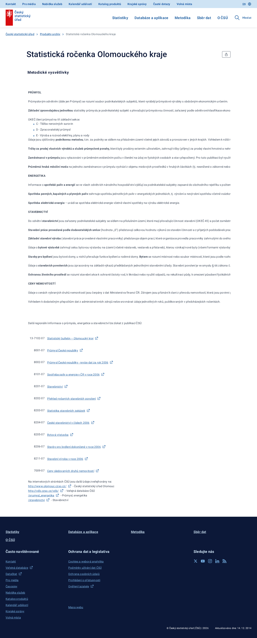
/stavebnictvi (36, 500)
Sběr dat (204, 18)
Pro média (29, 4)
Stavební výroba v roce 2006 (65, 458)
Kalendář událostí (80, 4)
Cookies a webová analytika (86, 561)
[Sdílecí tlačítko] (226, 54)
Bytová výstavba (58, 434)
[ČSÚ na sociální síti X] (196, 561)
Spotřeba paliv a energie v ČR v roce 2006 (73, 374)
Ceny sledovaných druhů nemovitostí (70, 471)
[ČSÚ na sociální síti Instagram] (210, 561)
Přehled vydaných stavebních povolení (71, 398)
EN (244, 4)
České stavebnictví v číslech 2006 (68, 422)
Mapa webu (75, 607)
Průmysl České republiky (62, 350)
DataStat (11, 574)
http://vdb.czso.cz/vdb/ (43, 490)
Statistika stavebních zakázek (66, 410)
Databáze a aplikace (151, 18)
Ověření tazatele (78, 586)
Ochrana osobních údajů (84, 574)
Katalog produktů (109, 4)
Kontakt (11, 4)
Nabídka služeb (52, 4)
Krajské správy (137, 4)
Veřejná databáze (17, 567)
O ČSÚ (222, 18)
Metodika (183, 18)
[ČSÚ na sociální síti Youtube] (203, 561)
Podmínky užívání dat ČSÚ (85, 567)
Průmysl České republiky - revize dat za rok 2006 (77, 362)
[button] (34, 551)
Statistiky (120, 18)
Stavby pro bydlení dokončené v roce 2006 (74, 446)
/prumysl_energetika (41, 495)
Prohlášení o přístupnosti (84, 580)
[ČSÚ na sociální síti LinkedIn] (217, 561)
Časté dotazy (161, 4)
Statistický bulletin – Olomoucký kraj (70, 338)
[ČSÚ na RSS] (224, 561)
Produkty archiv (50, 34)
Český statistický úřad (20, 34)
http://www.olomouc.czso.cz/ (47, 486)
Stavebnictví (55, 386)
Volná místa (184, 4)
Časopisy (11, 586)
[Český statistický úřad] (18, 18)
